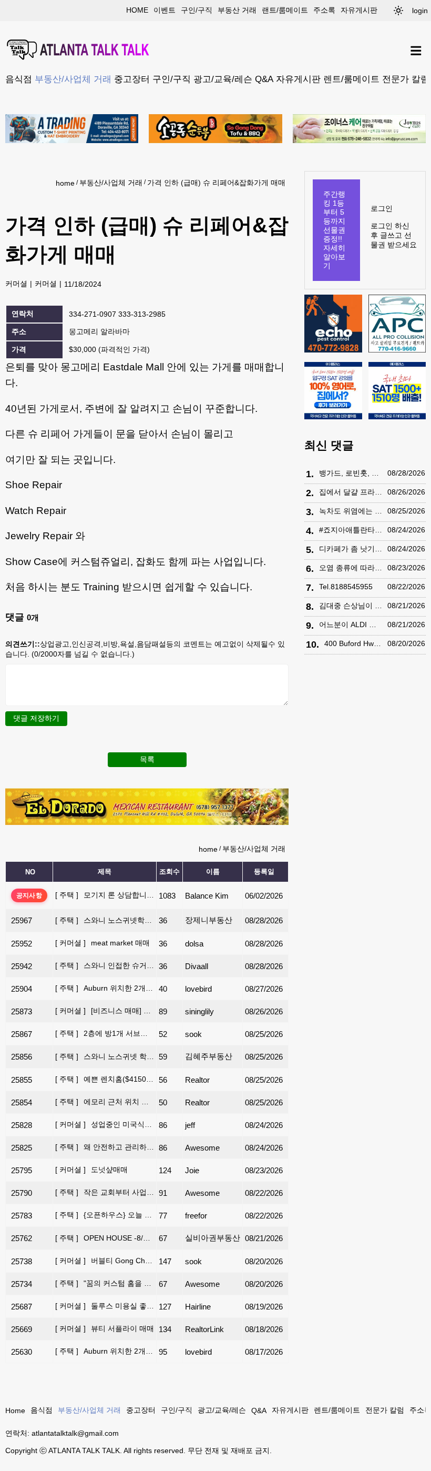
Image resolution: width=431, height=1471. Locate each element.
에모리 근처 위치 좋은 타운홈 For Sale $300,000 (104, 1101)
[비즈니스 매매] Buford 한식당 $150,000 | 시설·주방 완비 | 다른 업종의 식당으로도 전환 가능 (104, 1010)
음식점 (18, 79)
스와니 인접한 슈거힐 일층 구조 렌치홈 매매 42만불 (104, 965)
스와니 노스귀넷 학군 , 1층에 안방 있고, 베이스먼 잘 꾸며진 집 (104, 1056)
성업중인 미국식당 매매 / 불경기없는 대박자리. (104, 1124)
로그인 (382, 208)
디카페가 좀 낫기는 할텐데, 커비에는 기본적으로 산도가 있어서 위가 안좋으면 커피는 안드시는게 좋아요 (350, 549)
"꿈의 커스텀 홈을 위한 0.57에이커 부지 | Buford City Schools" (104, 1283)
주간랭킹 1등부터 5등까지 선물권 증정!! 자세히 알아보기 (334, 230)
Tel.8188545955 (346, 586)
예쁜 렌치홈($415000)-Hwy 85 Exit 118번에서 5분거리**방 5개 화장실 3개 (104, 1079)
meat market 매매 (102, 943)
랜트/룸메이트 (285, 10)
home (137, 10)
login (420, 10)
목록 (147, 759)
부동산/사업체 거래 (73, 79)
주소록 (324, 10)
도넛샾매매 (91, 1169)
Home (15, 1410)
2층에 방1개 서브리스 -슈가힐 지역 (104, 1033)
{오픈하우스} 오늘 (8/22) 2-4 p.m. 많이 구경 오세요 (104, 1215)
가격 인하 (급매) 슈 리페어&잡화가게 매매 (216, 182)
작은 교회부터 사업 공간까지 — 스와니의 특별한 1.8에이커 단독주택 (104, 1192)
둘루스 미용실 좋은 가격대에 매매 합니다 (104, 1306)
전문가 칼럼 (405, 79)
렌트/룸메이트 (351, 79)
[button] (398, 10)
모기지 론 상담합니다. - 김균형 (104, 895)
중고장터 (132, 79)
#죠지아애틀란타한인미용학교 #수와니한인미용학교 (350, 530)
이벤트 (164, 10)
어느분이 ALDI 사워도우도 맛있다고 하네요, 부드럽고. (350, 624)
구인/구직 (196, 10)
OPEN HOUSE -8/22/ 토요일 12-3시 (104, 1238)
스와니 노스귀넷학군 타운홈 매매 (104, 920)
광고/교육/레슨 (222, 79)
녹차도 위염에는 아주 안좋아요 (350, 511)
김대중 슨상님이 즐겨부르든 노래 (350, 605)
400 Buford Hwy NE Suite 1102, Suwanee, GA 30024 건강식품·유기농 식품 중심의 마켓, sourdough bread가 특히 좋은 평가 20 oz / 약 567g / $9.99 (353, 643)
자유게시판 (359, 10)
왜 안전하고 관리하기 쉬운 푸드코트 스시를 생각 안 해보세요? (104, 1147)
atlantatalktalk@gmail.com (75, 1433)
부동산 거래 (237, 10)
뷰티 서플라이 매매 (104, 1328)
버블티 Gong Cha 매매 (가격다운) (104, 1260)
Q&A (264, 79)
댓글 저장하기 (36, 718)
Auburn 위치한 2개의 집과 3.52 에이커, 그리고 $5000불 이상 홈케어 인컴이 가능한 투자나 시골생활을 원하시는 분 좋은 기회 (104, 988)
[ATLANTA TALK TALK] (78, 51)
